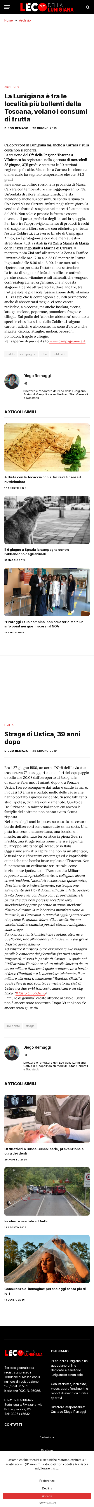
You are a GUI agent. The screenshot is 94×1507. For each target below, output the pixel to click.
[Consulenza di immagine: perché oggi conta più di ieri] (47, 1259)
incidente (13, 1026)
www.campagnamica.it (67, 341)
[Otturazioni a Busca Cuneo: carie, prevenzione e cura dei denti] (47, 1119)
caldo (11, 354)
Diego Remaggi (17, 128)
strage (30, 1026)
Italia (9, 725)
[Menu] (7, 7)
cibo (44, 354)
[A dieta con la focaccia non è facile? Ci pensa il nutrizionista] (47, 447)
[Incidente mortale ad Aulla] (47, 1191)
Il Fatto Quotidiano (30, 993)
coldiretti (59, 354)
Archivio (11, 87)
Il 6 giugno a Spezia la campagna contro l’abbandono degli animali (36, 552)
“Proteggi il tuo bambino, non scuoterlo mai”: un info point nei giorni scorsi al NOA (43, 624)
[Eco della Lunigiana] (47, 7)
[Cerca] (87, 7)
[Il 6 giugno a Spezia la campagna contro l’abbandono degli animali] (47, 520)
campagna (27, 354)
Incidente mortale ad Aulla (25, 1221)
